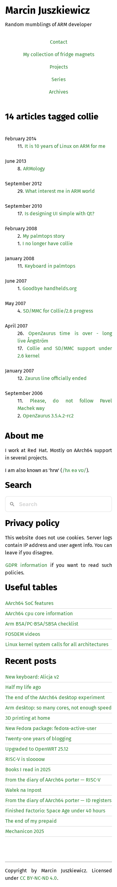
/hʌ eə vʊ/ (74, 470)
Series (58, 79)
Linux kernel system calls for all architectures (56, 644)
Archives (58, 92)
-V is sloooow (25, 759)
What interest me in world (60, 191)
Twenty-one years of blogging (38, 739)
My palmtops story (44, 236)
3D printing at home (27, 718)
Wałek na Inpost (23, 790)
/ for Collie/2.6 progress (58, 311)
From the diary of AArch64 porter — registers (58, 800)
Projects (59, 67)
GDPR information (26, 565)
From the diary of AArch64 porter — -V (52, 780)
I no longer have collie (47, 243)
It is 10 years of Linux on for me (65, 146)
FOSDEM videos (22, 634)
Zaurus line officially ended (56, 378)
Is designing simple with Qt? (59, 214)
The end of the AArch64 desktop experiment (55, 697)
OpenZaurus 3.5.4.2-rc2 (48, 416)
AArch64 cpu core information (39, 614)
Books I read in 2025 (28, 769)
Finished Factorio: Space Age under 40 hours (55, 811)
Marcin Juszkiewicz (47, 10)
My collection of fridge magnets (58, 54)
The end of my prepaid (31, 821)
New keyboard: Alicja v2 (32, 677)
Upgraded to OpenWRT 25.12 (36, 749)
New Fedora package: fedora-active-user (50, 728)
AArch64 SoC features (29, 603)
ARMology (34, 169)
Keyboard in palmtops (50, 266)
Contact (58, 42)
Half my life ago (23, 687)
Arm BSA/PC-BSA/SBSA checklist (41, 624)
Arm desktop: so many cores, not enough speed (58, 708)
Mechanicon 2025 (24, 831)
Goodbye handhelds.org (49, 288)
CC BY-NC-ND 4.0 (38, 878)
